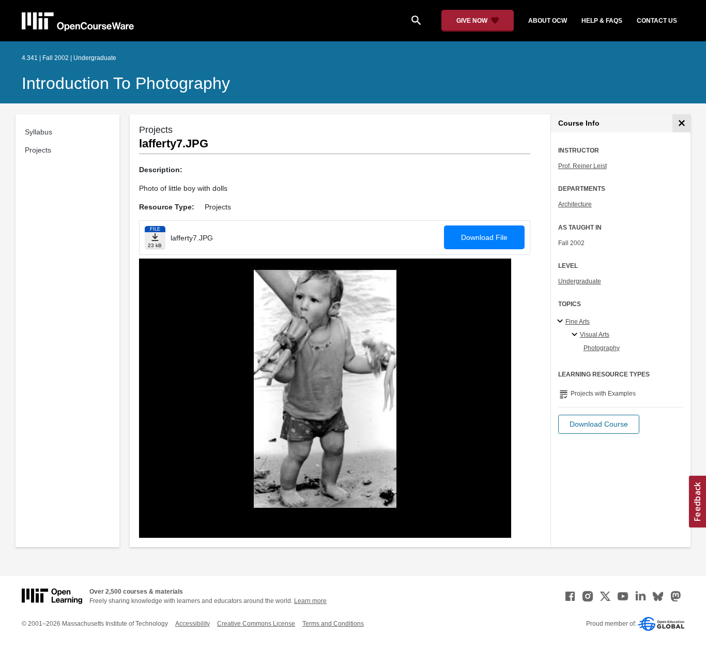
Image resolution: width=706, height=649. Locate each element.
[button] (598, 424)
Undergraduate (579, 281)
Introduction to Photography (126, 83)
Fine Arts (577, 321)
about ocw (547, 20)
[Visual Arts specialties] (576, 335)
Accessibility (192, 623)
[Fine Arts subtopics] (562, 321)
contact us (657, 20)
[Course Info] (681, 123)
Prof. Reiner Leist (582, 166)
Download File (484, 237)
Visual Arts (594, 334)
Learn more (310, 601)
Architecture (575, 204)
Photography (602, 348)
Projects (38, 150)
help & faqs (601, 20)
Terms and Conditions (333, 623)
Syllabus (38, 132)
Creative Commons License (256, 623)
